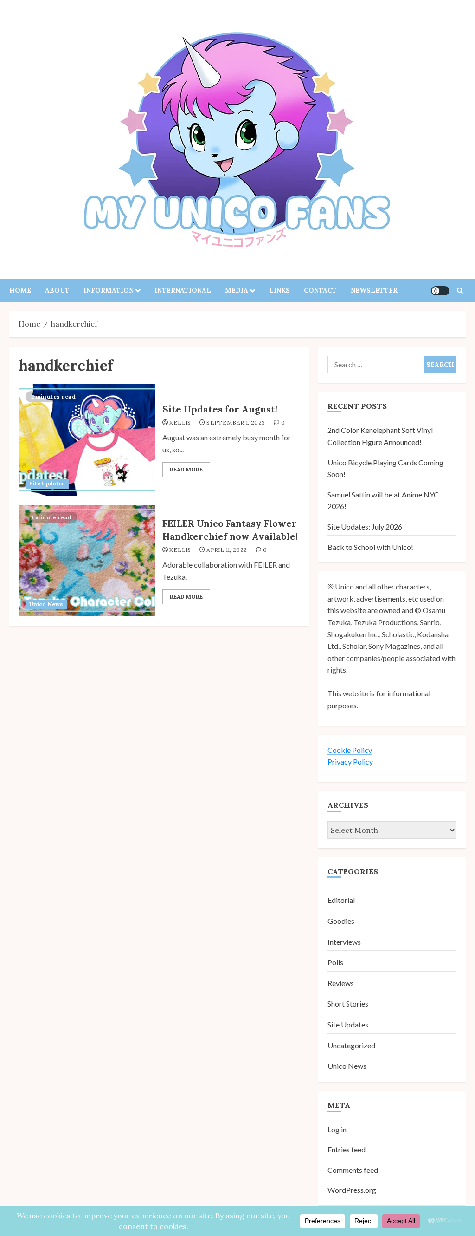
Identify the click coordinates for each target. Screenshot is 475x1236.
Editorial (341, 900)
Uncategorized (351, 1045)
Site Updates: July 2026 (364, 526)
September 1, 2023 (235, 422)
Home (20, 290)
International (182, 290)
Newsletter (374, 290)
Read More (186, 469)
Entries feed (346, 1149)
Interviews (344, 941)
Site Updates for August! (219, 409)
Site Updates (47, 483)
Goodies (340, 920)
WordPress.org (351, 1189)
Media (236, 290)
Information (108, 290)
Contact (320, 290)
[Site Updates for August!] (87, 440)
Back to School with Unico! (370, 547)
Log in (337, 1129)
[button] (460, 290)
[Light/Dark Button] (440, 290)
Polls (335, 962)
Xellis (180, 422)
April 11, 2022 (226, 549)
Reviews (340, 983)
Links (279, 290)
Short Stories (347, 1003)
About (57, 290)
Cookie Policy (349, 750)
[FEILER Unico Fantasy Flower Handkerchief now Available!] (87, 560)
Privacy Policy (350, 761)
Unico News (46, 604)
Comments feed (352, 1169)
